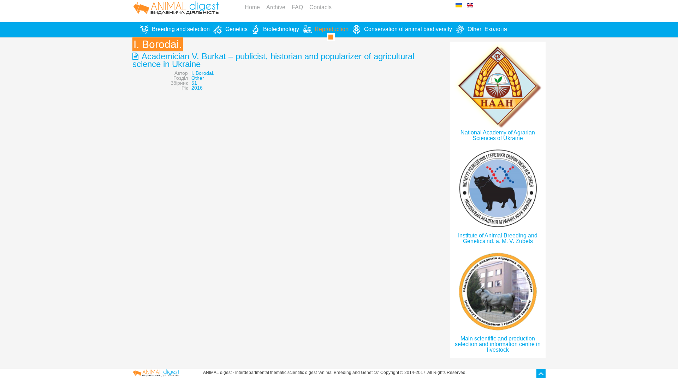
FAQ (297, 7)
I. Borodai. (202, 73)
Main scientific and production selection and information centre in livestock (498, 344)
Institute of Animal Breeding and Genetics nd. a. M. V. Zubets (497, 238)
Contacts (320, 7)
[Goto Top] (541, 373)
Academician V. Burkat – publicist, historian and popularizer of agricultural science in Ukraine (273, 60)
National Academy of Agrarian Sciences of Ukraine (497, 135)
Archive (275, 7)
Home (252, 7)
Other (197, 78)
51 (194, 83)
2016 (197, 88)
